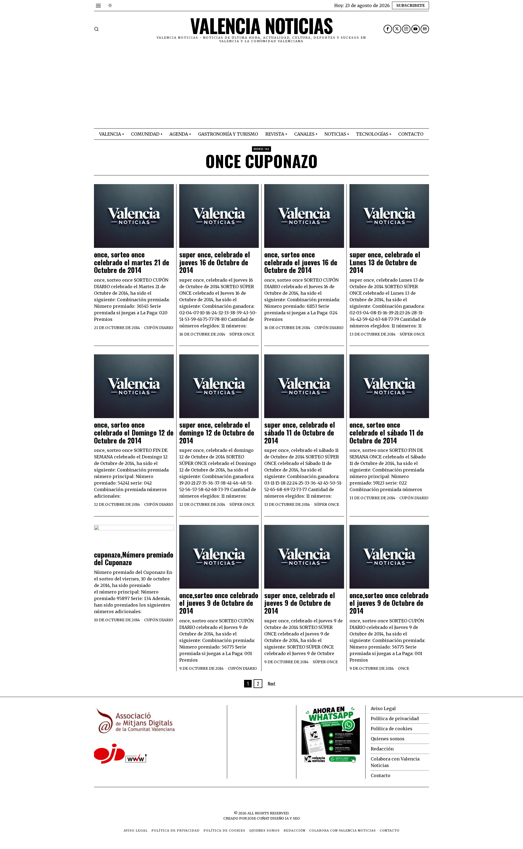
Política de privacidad (395, 718)
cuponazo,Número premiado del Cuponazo (133, 558)
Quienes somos (388, 738)
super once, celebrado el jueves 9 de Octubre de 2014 (299, 603)
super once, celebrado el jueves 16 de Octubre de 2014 (214, 262)
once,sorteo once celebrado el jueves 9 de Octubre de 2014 (218, 603)
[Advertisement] (261, 87)
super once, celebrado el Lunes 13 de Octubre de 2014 (384, 262)
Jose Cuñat (258, 818)
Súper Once (241, 334)
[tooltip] (388, 29)
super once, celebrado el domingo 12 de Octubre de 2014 (216, 432)
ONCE (403, 668)
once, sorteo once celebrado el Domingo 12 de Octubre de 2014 (134, 432)
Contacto (380, 775)
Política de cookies (391, 728)
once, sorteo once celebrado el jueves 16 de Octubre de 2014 (300, 262)
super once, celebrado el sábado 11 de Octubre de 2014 (299, 432)
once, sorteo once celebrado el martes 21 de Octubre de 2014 (131, 262)
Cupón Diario (158, 327)
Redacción (382, 748)
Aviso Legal (383, 708)
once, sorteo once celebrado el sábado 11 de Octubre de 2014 (386, 432)
